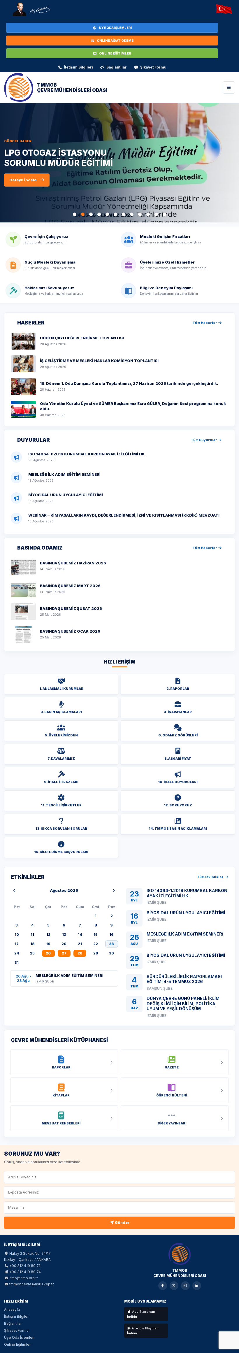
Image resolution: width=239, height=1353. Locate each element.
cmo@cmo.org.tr (23, 1278)
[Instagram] (185, 1285)
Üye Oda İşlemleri (19, 1337)
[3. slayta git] (91, 214)
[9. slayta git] (140, 214)
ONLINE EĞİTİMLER (115, 53)
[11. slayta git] (156, 214)
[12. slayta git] (164, 214)
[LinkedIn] (196, 1285)
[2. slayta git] (83, 214)
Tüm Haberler (205, 323)
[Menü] (229, 87)
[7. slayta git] (123, 214)
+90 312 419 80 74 (25, 1272)
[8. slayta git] (131, 214)
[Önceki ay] (14, 890)
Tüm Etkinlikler (210, 877)
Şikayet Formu (153, 67)
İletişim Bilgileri (78, 67)
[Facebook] (162, 1285)
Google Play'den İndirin (143, 1330)
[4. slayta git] (99, 214)
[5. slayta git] (107, 214)
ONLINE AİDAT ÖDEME (115, 40)
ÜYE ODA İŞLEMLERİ (115, 28)
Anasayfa (12, 1309)
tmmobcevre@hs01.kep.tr (31, 1284)
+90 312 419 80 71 (24, 1265)
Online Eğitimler (17, 1344)
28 (80, 953)
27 (64, 953)
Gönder (121, 1222)
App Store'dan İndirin (141, 1314)
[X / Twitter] (174, 1285)
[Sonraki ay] (114, 890)
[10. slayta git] (148, 214)
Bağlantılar (116, 67)
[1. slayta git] (74, 214)
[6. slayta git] (115, 214)
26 (48, 953)
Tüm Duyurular (204, 440)
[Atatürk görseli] (31, 9)
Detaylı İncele (23, 195)
